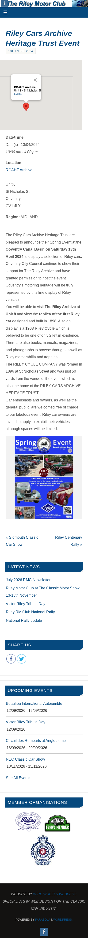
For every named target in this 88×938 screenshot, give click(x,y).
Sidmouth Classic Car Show (22, 541)
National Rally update (24, 620)
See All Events (18, 778)
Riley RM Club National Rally (30, 612)
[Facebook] (4, 3)
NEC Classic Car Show (25, 759)
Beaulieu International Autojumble (34, 703)
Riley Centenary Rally (68, 541)
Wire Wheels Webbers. (55, 894)
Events (18, 93)
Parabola (42, 919)
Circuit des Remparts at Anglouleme (36, 740)
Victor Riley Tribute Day (25, 604)
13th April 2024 (20, 51)
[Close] (35, 80)
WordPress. (63, 919)
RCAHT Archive (19, 170)
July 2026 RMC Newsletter (28, 580)
